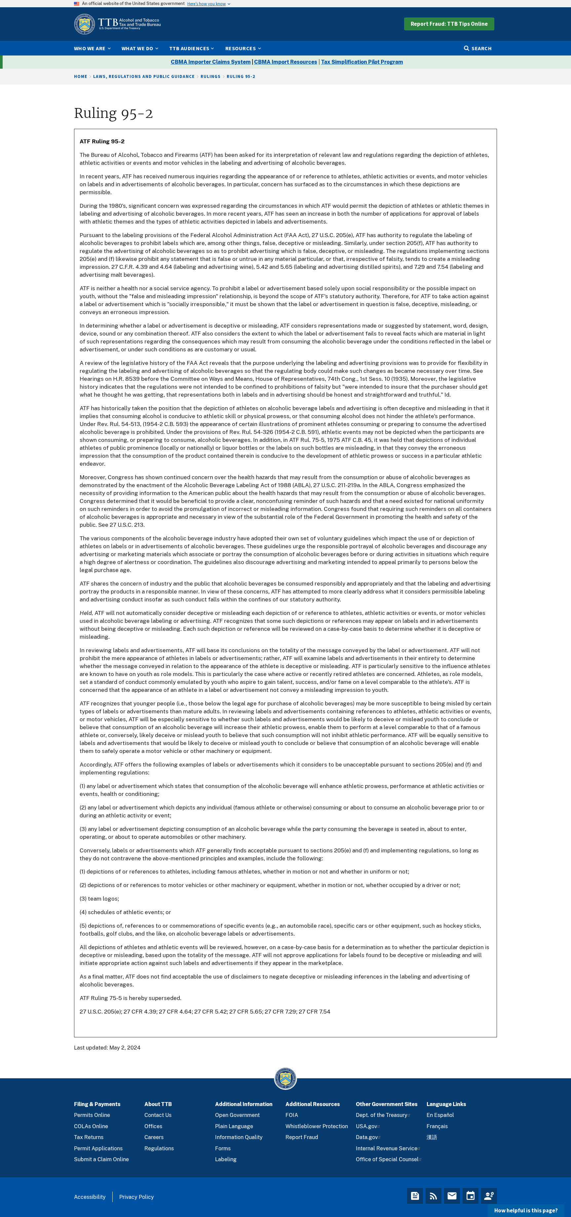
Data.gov (367, 1137)
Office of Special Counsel (387, 1159)
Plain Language (234, 1126)
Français (437, 1126)
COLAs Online (91, 1126)
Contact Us (157, 1115)
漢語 (432, 1137)
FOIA (292, 1115)
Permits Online (92, 1115)
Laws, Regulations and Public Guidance (144, 76)
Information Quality (239, 1137)
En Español (440, 1115)
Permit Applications (98, 1148)
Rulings (211, 76)
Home (80, 76)
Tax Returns (88, 1137)
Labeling (226, 1159)
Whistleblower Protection (317, 1126)
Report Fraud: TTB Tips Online (449, 23)
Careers (154, 1137)
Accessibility (90, 1197)
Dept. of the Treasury (381, 1115)
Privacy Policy (136, 1197)
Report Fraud (302, 1137)
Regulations (159, 1148)
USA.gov (366, 1126)
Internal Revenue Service (386, 1148)
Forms (223, 1148)
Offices (153, 1126)
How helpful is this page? (526, 1210)
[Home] (117, 24)
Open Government (237, 1115)
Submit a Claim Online (101, 1159)
